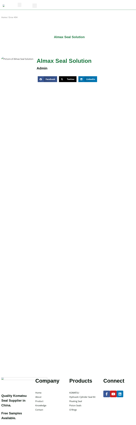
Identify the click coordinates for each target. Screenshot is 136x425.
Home (4, 17)
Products (80, 381)
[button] (19, 5)
